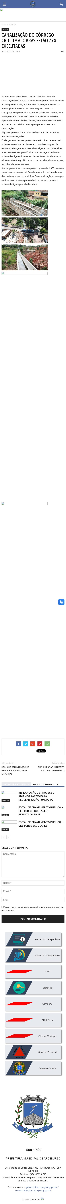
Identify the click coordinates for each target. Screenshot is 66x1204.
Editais (5, 815)
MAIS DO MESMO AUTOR (45, 784)
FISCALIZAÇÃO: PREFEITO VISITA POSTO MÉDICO (51, 769)
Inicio (4, 24)
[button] (61, 4)
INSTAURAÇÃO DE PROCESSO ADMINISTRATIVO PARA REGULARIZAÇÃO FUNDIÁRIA (36, 796)
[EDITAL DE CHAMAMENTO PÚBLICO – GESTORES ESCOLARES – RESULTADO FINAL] (9, 811)
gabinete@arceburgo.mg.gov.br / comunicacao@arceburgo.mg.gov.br (37, 1189)
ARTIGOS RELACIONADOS (16, 784)
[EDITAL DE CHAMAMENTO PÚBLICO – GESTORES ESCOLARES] (9, 825)
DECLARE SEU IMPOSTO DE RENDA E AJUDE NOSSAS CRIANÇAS (15, 770)
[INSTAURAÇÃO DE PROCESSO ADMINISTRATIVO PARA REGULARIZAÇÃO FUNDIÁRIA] (9, 796)
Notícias (5, 29)
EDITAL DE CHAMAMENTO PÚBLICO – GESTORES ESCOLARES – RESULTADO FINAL (40, 811)
